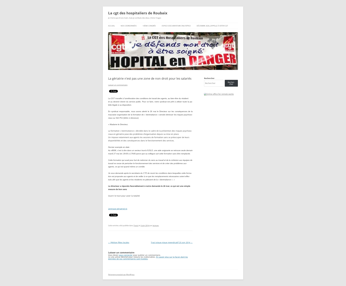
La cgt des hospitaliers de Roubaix (137, 13)
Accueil (111, 26)
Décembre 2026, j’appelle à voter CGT (212, 26)
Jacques (156, 225)
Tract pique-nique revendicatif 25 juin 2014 (172, 242)
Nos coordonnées (129, 26)
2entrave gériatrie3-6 (117, 208)
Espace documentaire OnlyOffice (176, 26)
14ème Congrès (149, 26)
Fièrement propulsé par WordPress (121, 274)
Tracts (136, 225)
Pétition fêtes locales (118, 242)
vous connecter (126, 255)
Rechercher (209, 78)
